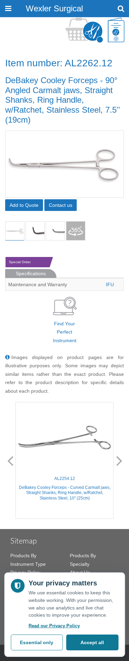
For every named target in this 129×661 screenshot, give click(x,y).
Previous (10, 460)
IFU (110, 284)
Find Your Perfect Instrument (64, 332)
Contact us (60, 205)
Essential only (36, 642)
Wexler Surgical (54, 8)
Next (119, 460)
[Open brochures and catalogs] (116, 30)
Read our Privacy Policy (54, 625)
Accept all (92, 642)
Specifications (31, 273)
